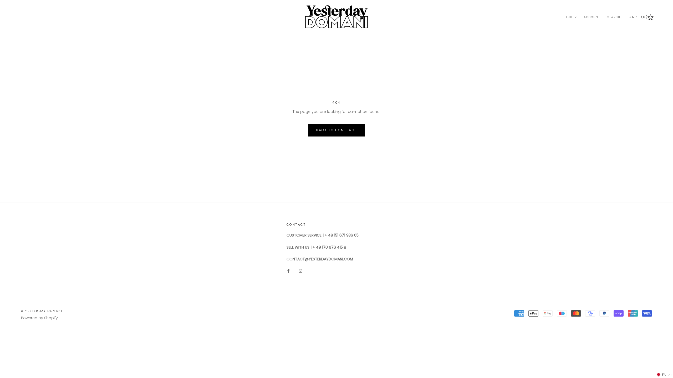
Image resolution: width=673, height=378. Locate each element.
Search (614, 17)
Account (592, 17)
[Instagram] (300, 270)
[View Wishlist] (650, 17)
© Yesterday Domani (42, 311)
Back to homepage (336, 130)
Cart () (638, 17)
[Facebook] (288, 270)
